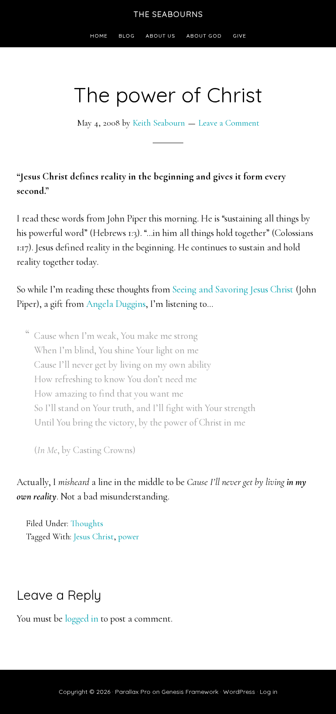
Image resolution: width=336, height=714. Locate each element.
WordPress (239, 692)
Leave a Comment (228, 123)
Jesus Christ (94, 536)
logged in (81, 618)
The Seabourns (168, 14)
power (128, 536)
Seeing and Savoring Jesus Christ (232, 289)
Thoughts (86, 523)
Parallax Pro (132, 692)
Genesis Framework (189, 692)
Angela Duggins (116, 304)
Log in (268, 692)
